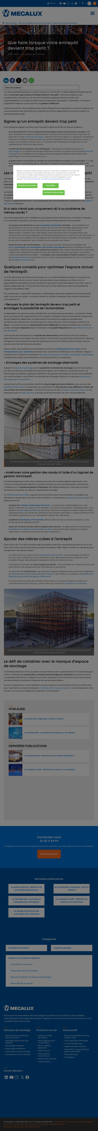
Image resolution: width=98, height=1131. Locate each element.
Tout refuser (50, 185)
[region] (49, 182)
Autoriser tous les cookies (53, 192)
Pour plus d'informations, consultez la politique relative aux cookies (47, 179)
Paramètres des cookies (27, 185)
